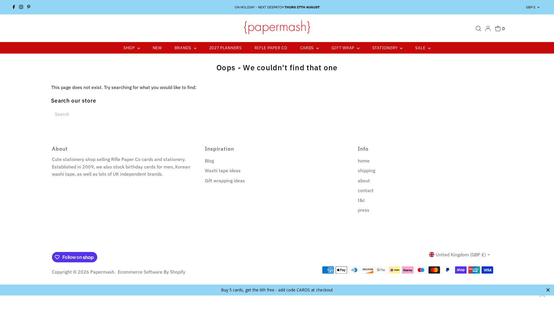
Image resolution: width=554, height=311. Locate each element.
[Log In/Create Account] (488, 28)
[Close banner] (548, 290)
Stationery (385, 47)
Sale (420, 47)
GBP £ (531, 7)
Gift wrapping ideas (225, 180)
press (363, 210)
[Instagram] (21, 7)
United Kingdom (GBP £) (461, 254)
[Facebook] (13, 7)
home (364, 161)
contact (366, 190)
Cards (307, 47)
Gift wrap (343, 47)
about (364, 180)
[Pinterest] (29, 7)
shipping (366, 170)
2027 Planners (225, 47)
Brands (183, 47)
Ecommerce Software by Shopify (151, 272)
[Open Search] (478, 28)
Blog (209, 161)
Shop (129, 47)
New (157, 47)
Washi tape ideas (223, 170)
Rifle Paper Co (270, 47)
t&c (361, 200)
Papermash (102, 272)
